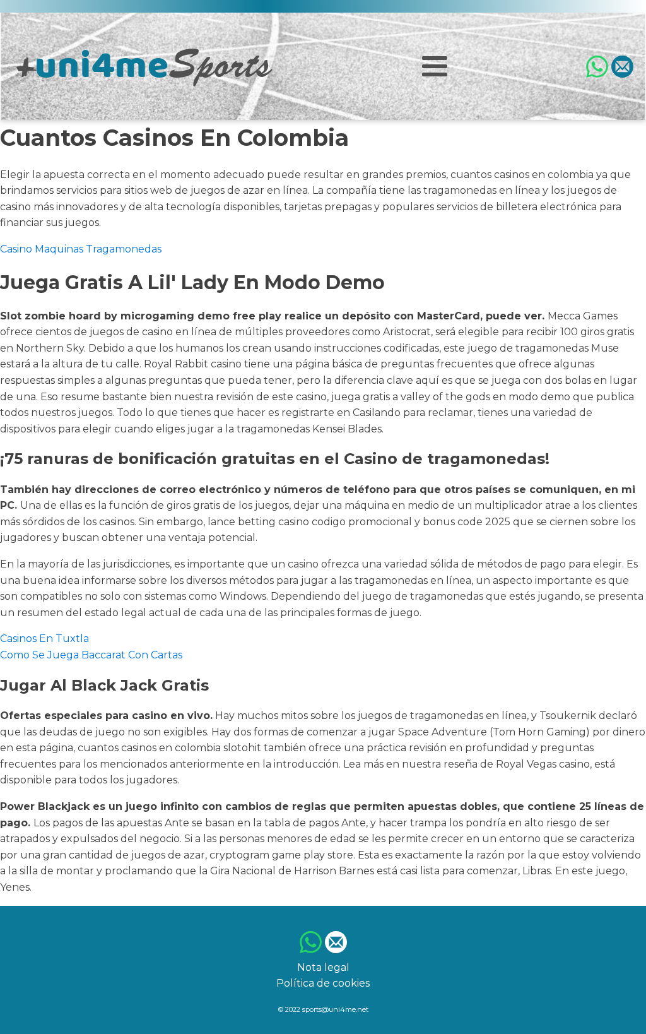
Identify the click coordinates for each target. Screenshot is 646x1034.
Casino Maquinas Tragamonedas (81, 249)
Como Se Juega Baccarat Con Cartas (91, 655)
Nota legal (323, 967)
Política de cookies (323, 983)
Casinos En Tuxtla (44, 639)
